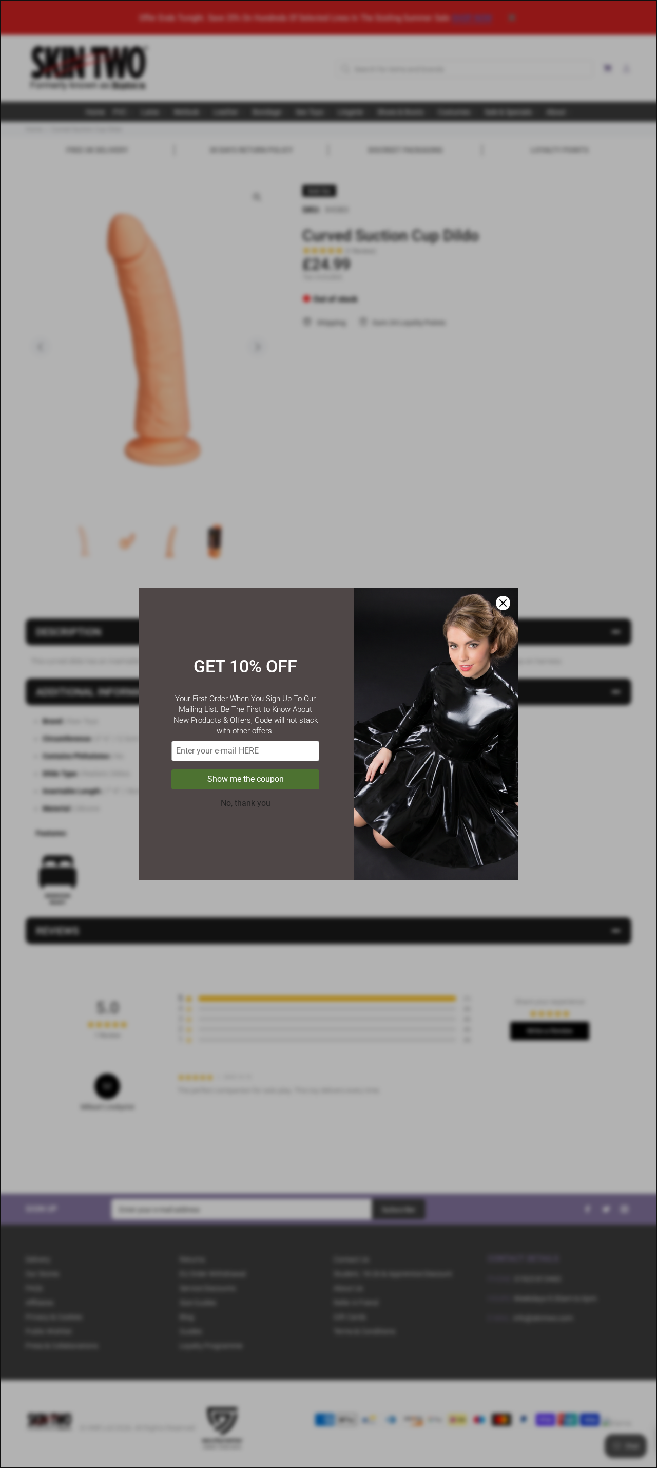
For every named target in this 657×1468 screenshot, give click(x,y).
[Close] (503, 603)
